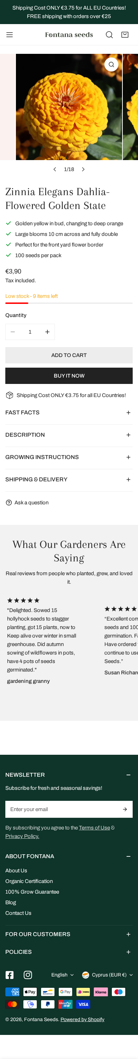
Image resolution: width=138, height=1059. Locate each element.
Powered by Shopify (82, 1019)
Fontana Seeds (41, 1019)
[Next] (83, 169)
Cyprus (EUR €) (109, 975)
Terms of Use (94, 828)
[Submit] (125, 809)
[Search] (109, 35)
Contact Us (18, 913)
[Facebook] (9, 975)
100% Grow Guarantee (32, 892)
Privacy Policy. (22, 836)
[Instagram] (28, 975)
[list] (69, 115)
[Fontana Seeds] (69, 35)
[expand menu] (9, 35)
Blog (10, 902)
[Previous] (55, 169)
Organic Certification (29, 881)
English (59, 975)
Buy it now (69, 376)
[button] (125, 35)
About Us (16, 870)
